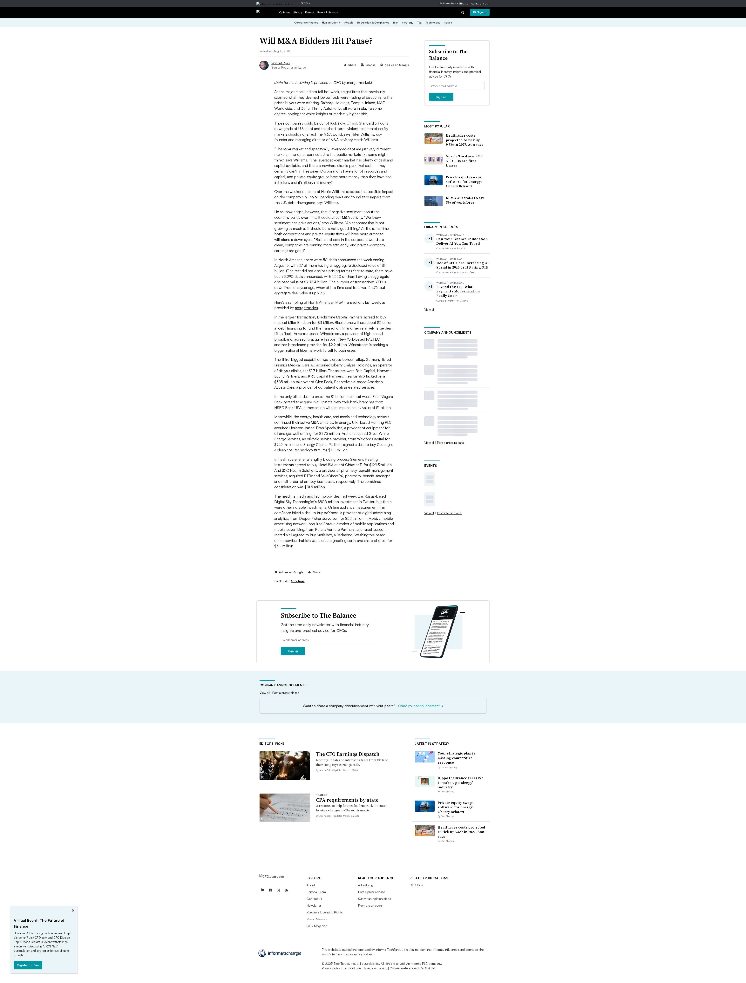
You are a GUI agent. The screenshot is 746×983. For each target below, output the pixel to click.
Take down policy (375, 968)
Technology (432, 22)
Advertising (365, 885)
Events (309, 12)
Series (448, 22)
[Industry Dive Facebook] (271, 890)
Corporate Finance (306, 22)
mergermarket (358, 82)
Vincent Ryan (280, 63)
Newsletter (314, 905)
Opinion (284, 12)
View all (429, 309)
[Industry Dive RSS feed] (287, 890)
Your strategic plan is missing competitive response (456, 758)
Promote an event (449, 513)
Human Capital (331, 22)
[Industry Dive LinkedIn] (262, 890)
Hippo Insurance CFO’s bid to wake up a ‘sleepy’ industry (461, 782)
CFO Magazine (317, 926)
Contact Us (314, 899)
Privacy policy (331, 968)
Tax (419, 22)
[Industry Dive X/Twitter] (279, 890)
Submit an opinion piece (374, 899)
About (311, 885)
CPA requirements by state (347, 799)
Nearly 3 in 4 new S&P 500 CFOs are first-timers (464, 160)
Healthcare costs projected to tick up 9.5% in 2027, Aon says (464, 140)
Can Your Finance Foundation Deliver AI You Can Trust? (462, 241)
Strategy (407, 22)
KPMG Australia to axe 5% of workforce (465, 200)
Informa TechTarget (389, 950)
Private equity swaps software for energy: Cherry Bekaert (464, 181)
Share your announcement (420, 706)
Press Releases (327, 12)
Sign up (482, 12)
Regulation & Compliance (373, 22)
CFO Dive (305, 3)
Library (297, 12)
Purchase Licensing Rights (324, 912)
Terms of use (352, 968)
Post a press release (450, 443)
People (348, 22)
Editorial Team (316, 892)
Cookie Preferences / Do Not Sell (413, 968)
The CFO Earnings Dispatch (347, 754)
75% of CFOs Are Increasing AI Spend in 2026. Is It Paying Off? (462, 265)
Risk (395, 22)
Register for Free (28, 965)
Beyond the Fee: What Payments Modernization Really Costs (458, 291)
